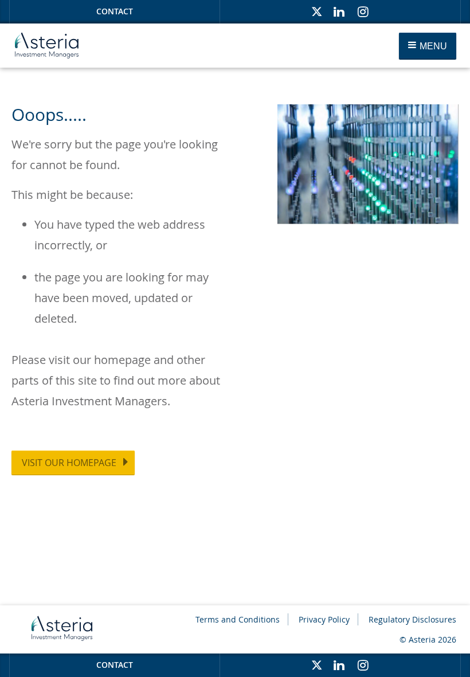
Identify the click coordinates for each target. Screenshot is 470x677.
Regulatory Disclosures (412, 619)
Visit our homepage (69, 462)
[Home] (47, 46)
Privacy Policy (324, 619)
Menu (432, 46)
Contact (114, 11)
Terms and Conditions (237, 619)
